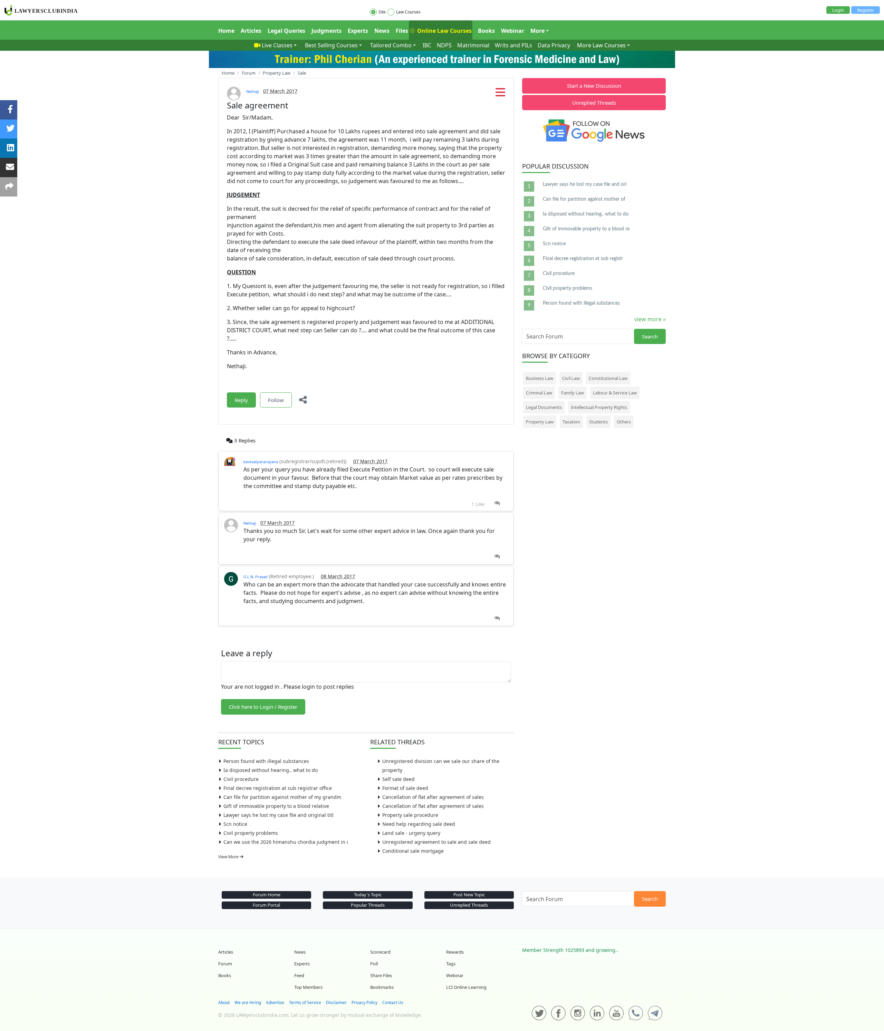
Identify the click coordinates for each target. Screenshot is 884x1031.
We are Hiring (247, 1002)
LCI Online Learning (466, 987)
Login (838, 10)
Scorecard (380, 952)
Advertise (275, 1002)
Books (486, 31)
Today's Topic (368, 894)
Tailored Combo (391, 45)
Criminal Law (539, 393)
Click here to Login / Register (263, 706)
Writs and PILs (513, 45)
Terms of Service (305, 1002)
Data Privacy (554, 45)
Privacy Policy (364, 1002)
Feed (299, 975)
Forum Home (266, 894)
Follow (276, 400)
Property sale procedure (410, 815)
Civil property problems (250, 833)
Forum (225, 964)
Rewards (455, 952)
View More (229, 857)
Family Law (572, 393)
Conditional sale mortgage (413, 851)
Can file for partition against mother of (584, 199)
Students (598, 422)
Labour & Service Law (615, 393)
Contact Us (392, 1002)
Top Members (308, 987)
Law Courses (408, 12)
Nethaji (252, 91)
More (537, 31)
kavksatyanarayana (260, 461)
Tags (450, 964)
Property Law (540, 422)
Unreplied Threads (594, 102)
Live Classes (277, 45)
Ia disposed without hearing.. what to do (270, 770)
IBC (427, 45)
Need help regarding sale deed (418, 824)
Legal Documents (544, 407)
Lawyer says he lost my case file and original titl (278, 815)
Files (402, 31)
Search (650, 336)
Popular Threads (368, 905)
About (224, 1002)
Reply (241, 400)
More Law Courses (601, 45)
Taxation (571, 422)
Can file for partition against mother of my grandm (282, 797)
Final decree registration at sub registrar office (277, 788)
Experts (358, 31)
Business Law (539, 378)
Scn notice (235, 824)
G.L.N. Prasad (255, 576)
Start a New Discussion (594, 85)
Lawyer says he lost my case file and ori (584, 184)
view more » (650, 319)
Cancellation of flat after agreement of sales (433, 797)
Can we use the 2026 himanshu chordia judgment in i (285, 842)
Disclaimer (336, 1002)
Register (865, 10)
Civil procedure (241, 779)
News (382, 31)
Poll (374, 964)
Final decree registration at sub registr (583, 258)
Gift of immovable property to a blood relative (276, 806)
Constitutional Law (608, 378)
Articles (251, 31)
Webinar (512, 31)
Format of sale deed (405, 788)
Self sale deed (398, 779)
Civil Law (571, 378)
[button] (500, 94)
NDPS (444, 45)
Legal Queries (286, 31)
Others (624, 422)
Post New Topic (469, 894)
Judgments (326, 31)
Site (382, 12)
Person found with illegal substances (266, 761)
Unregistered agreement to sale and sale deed (436, 842)
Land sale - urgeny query (411, 833)
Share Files (381, 975)
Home (226, 31)
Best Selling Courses (331, 45)
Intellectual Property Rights (599, 407)
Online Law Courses (444, 31)
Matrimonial (473, 45)
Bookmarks (382, 987)
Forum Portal (266, 905)
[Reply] (497, 503)
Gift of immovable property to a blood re (586, 229)
